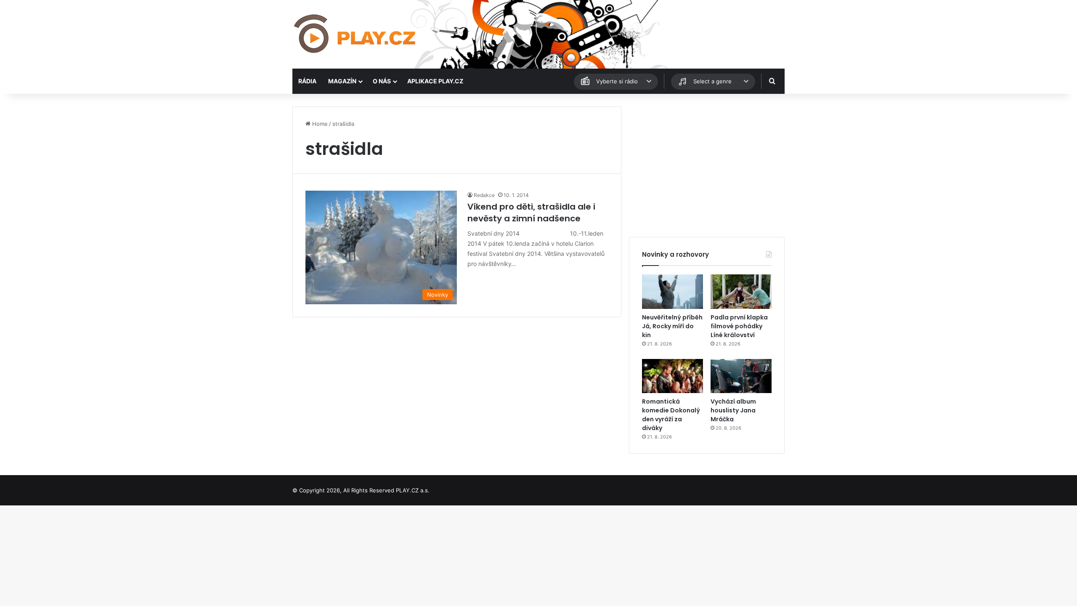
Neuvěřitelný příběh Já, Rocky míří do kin (672, 326)
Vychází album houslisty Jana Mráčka (733, 410)
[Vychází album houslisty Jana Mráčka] (741, 376)
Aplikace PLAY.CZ (435, 81)
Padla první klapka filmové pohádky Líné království (739, 326)
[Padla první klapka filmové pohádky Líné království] (741, 291)
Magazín (342, 81)
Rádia (307, 81)
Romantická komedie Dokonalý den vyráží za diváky (671, 414)
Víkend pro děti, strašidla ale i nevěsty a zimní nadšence (531, 212)
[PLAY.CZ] (355, 34)
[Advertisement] (707, 165)
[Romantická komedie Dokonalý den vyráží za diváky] (672, 376)
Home (319, 123)
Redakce (484, 195)
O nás (382, 81)
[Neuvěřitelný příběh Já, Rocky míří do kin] (672, 291)
